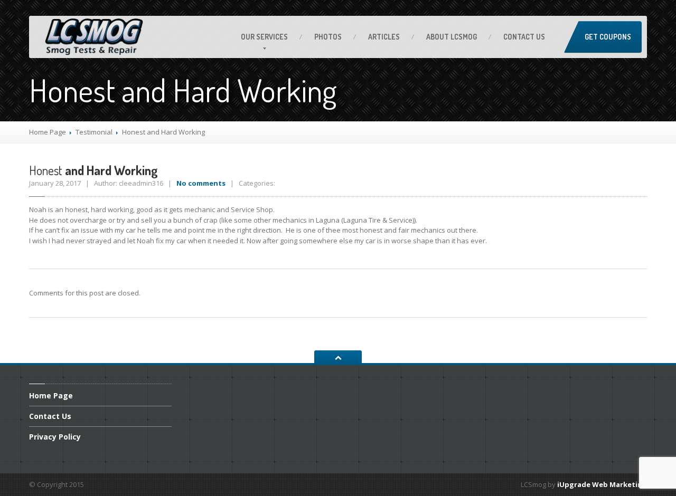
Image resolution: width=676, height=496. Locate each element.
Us (524, 36)
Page (51, 396)
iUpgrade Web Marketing (602, 484)
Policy (55, 437)
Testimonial (94, 132)
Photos (328, 36)
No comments (201, 183)
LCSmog (451, 36)
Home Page (47, 132)
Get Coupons (608, 36)
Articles (384, 36)
